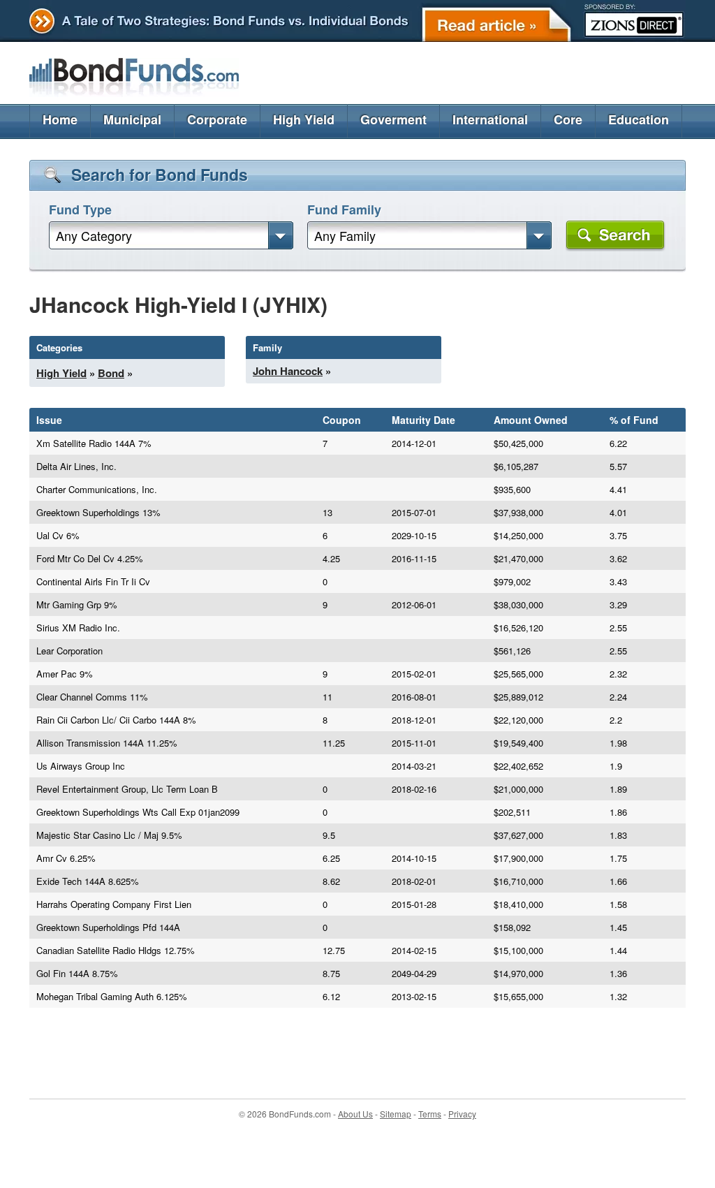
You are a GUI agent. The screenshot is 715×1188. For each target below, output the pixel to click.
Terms (429, 1114)
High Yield (303, 119)
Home (60, 119)
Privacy (462, 1114)
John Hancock (288, 371)
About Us (355, 1114)
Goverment (393, 119)
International (490, 119)
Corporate (217, 119)
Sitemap (395, 1114)
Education (638, 119)
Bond (111, 373)
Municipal (132, 119)
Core (568, 119)
